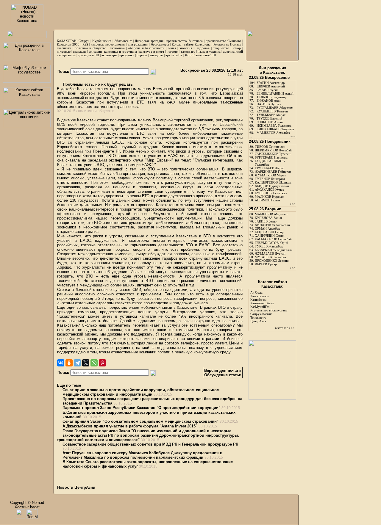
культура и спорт (151, 51)
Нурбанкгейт (101, 41)
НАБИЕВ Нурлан (269, 104)
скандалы (79, 51)
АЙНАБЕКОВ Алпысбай (272, 225)
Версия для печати (222, 370)
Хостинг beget (27, 507)
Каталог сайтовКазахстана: (272, 284)
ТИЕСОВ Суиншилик (270, 146)
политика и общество (90, 48)
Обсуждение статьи (222, 375)
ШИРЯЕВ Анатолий (271, 86)
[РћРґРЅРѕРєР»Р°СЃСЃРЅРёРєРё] (69, 362)
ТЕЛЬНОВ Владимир (272, 97)
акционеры (109, 55)
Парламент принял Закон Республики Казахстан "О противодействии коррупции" (141, 407)
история (172, 51)
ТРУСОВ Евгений (269, 118)
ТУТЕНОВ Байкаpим (270, 179)
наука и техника (209, 51)
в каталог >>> (284, 328)
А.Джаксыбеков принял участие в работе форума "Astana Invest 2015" (130, 426)
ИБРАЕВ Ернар (266, 264)
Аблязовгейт (123, 41)
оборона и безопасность (146, 48)
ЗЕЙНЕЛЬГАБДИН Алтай (275, 93)
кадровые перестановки (108, 44)
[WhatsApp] (94, 362)
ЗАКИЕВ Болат (266, 221)
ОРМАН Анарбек (267, 228)
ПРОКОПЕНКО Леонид (272, 260)
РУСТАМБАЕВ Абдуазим (275, 107)
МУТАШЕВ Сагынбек (270, 257)
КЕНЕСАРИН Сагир (269, 232)
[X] (85, 362)
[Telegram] (77, 362)
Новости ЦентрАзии (76, 487)
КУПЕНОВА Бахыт (268, 218)
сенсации (95, 51)
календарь (188, 51)
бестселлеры (160, 44)
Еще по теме (69, 385)
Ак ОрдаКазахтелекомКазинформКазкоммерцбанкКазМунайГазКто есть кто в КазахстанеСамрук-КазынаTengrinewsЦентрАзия (268, 307)
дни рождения (138, 44)
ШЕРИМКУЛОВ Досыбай (273, 150)
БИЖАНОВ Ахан (269, 100)
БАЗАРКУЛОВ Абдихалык (273, 250)
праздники (126, 55)
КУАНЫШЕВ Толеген (272, 111)
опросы (142, 55)
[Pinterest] (102, 362)
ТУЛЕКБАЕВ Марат (271, 115)
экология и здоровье (194, 48)
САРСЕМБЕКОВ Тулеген (273, 154)
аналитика (64, 48)
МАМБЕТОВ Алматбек (273, 132)
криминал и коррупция (120, 51)
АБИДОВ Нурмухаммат (272, 186)
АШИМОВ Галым (267, 200)
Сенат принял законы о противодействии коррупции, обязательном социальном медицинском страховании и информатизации (141, 392)
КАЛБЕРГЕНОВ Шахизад (273, 182)
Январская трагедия (149, 41)
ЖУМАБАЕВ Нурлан (270, 253)
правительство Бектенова (184, 41)
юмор (237, 48)
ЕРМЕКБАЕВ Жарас (269, 168)
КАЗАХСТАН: (67, 41)
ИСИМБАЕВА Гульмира (274, 125)
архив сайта (173, 55)
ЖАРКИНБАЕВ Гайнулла (273, 171)
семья (172, 48)
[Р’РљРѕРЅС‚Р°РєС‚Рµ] (60, 362)
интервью (64, 51)
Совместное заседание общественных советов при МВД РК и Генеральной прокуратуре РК (150, 444)
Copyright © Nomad (27, 502)
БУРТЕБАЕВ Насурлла (271, 157)
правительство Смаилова (223, 41)
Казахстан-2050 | (69, 44)
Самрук (84, 41)
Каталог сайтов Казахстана (191, 44)
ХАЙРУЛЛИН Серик (269, 235)
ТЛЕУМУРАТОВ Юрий (271, 243)
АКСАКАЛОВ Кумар (269, 189)
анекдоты (156, 55)
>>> (292, 136)
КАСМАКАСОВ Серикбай (273, 239)
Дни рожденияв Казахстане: (272, 70)
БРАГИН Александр (271, 82)
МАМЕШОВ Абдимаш (271, 214)
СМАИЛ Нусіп (267, 90)
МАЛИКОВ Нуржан (269, 196)
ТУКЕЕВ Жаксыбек (269, 246)
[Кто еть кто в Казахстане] (272, 398)
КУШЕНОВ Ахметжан (271, 193)
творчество (221, 48)
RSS (85, 44)
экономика (117, 48)
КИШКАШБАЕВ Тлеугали (275, 129)
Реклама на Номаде (227, 44)
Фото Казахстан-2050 (200, 55)
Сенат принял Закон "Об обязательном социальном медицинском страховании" (140, 421)
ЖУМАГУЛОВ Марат (270, 175)
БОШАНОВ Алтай (270, 122)
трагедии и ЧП (88, 55)
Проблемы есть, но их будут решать (97, 84)
